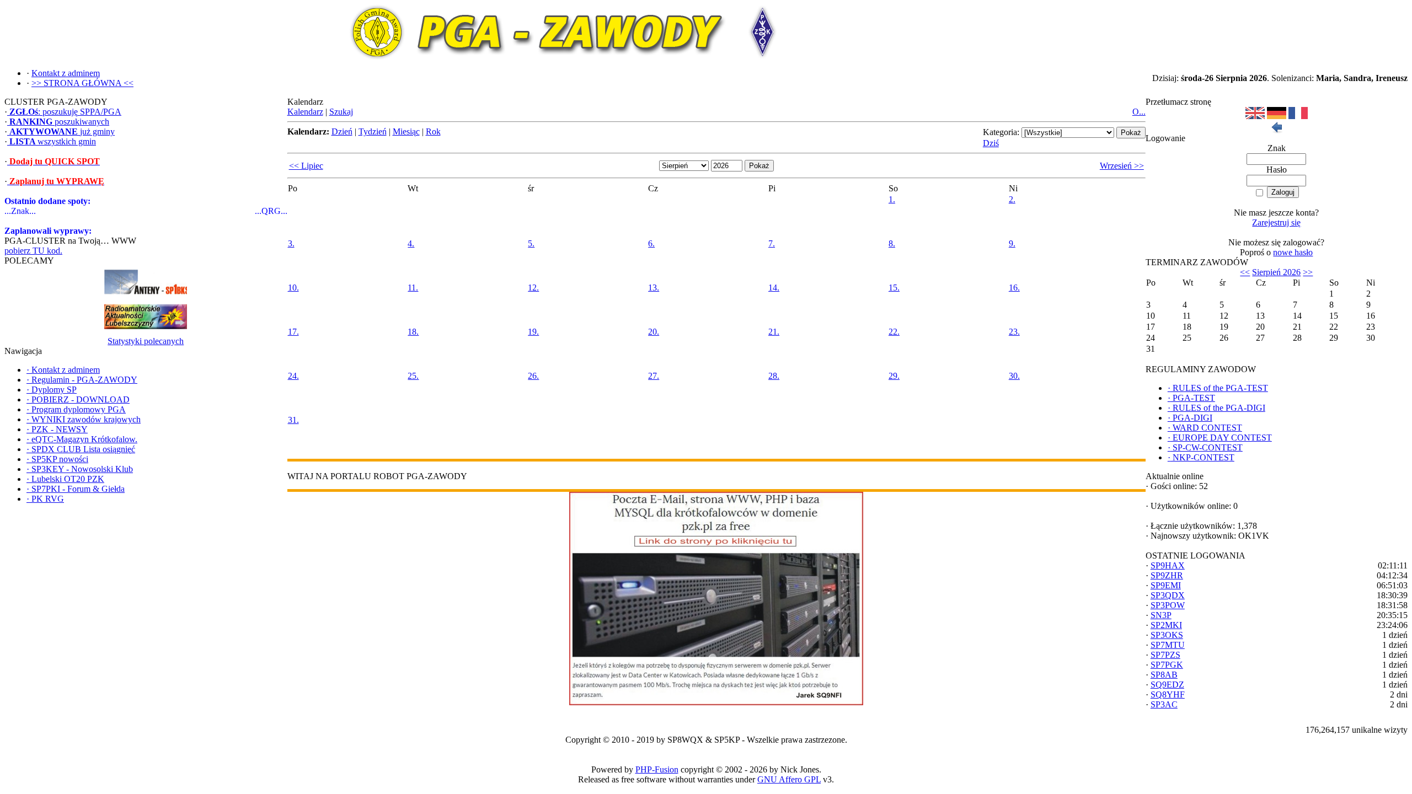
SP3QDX (1168, 595)
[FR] (1298, 116)
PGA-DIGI (1190, 417)
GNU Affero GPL (789, 779)
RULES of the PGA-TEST (1218, 388)
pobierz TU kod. (33, 250)
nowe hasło (1293, 252)
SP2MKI (1166, 625)
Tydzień (373, 131)
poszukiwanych (59, 121)
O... (1139, 111)
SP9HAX (1168, 565)
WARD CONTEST (1205, 427)
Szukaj (341, 111)
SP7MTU (1168, 645)
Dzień (341, 131)
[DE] (1276, 116)
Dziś (991, 143)
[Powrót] (1276, 130)
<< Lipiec (306, 165)
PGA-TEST (1191, 398)
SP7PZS (1165, 654)
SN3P (1161, 615)
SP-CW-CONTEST (1205, 447)
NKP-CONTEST (1201, 457)
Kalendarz (305, 111)
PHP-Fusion (656, 769)
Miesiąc (406, 131)
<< (1245, 272)
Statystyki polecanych (146, 341)
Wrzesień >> (1122, 165)
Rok (433, 131)
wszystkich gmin (52, 141)
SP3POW (1168, 605)
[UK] (1255, 116)
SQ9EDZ (1167, 684)
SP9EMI (1166, 585)
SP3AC (1164, 704)
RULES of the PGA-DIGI (1216, 407)
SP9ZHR (1167, 575)
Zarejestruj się (1276, 222)
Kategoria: (1001, 132)
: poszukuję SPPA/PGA (65, 111)
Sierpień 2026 (1276, 272)
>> (1308, 272)
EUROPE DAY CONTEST (1220, 437)
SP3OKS (1167, 635)
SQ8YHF (1168, 694)
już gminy (62, 131)
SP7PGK (1167, 664)
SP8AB (1164, 674)
